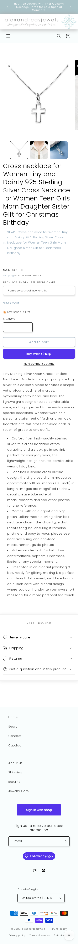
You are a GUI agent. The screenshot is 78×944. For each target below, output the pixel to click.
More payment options (39, 363)
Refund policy (58, 929)
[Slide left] (4, 150)
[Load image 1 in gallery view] (19, 150)
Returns (14, 782)
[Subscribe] (64, 841)
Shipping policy (63, 935)
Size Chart (11, 303)
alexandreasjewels (33, 928)
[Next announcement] (70, 6)
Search (14, 726)
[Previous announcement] (7, 6)
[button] (8, 36)
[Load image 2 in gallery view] (39, 150)
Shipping (8, 275)
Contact (14, 736)
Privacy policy (17, 935)
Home (13, 717)
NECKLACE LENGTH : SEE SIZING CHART (29, 282)
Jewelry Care (18, 791)
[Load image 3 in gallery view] (59, 150)
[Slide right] (73, 150)
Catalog (14, 745)
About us (15, 763)
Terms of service (40, 935)
